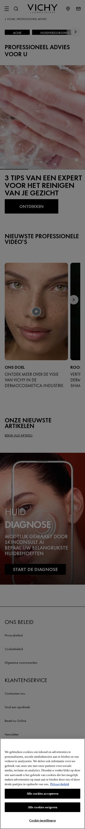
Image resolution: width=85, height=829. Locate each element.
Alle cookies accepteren (43, 793)
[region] (42, 783)
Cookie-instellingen (42, 820)
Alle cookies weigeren (42, 807)
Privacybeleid (59, 784)
